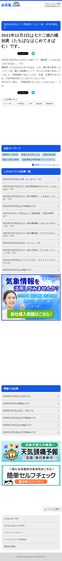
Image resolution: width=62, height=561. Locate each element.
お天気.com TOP (11, 519)
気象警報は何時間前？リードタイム (38, 159)
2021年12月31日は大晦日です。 (18, 270)
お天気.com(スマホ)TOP (14, 526)
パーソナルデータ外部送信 (15, 539)
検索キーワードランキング (47, 164)
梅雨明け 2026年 (10, 154)
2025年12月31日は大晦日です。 (18, 425)
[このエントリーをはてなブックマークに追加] (33, 54)
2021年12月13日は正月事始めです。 (20, 206)
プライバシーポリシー (13, 533)
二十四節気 (19, 104)
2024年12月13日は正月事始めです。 (20, 432)
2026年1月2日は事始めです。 (17, 403)
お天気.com (10, 5)
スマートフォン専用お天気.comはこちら (53, 5)
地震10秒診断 (49, 154)
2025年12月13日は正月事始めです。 (20, 418)
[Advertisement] (31, 125)
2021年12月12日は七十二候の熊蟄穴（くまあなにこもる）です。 (29, 197)
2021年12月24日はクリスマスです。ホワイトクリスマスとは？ (29, 261)
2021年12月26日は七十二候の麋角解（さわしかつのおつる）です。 (29, 224)
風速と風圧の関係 (11, 159)
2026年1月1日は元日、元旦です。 (19, 410)
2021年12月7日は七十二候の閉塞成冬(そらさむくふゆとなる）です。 (30, 187)
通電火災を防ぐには (30, 154)
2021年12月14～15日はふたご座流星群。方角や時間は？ (28, 214)
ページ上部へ (53, 509)
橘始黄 (39, 104)
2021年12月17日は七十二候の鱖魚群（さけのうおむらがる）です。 (29, 234)
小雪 (30, 104)
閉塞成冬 (49, 104)
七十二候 (7, 104)
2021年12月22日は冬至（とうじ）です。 (22, 243)
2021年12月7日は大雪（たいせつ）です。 (23, 179)
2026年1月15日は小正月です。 (18, 396)
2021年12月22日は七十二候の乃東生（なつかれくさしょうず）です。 (29, 251)
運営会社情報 (9, 546)
